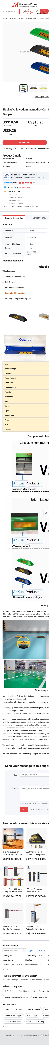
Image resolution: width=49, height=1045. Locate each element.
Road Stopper (32, 1015)
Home (5, 18)
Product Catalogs (38, 950)
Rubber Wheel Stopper (13, 1015)
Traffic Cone (9, 991)
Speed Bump (24, 991)
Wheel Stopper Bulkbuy (35, 1021)
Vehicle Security (34, 1009)
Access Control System (11, 964)
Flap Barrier (29, 960)
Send (24, 809)
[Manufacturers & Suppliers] (24, 4)
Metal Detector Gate (33, 964)
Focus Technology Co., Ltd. (32, 1035)
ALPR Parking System (33, 955)
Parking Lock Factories (13, 1009)
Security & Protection (16, 18)
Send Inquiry (25, 142)
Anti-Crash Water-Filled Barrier (16, 997)
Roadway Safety (31, 18)
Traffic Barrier (44, 18)
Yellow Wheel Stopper (13, 1021)
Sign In (6, 206)
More (5, 1026)
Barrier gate (7, 955)
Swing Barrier (8, 960)
